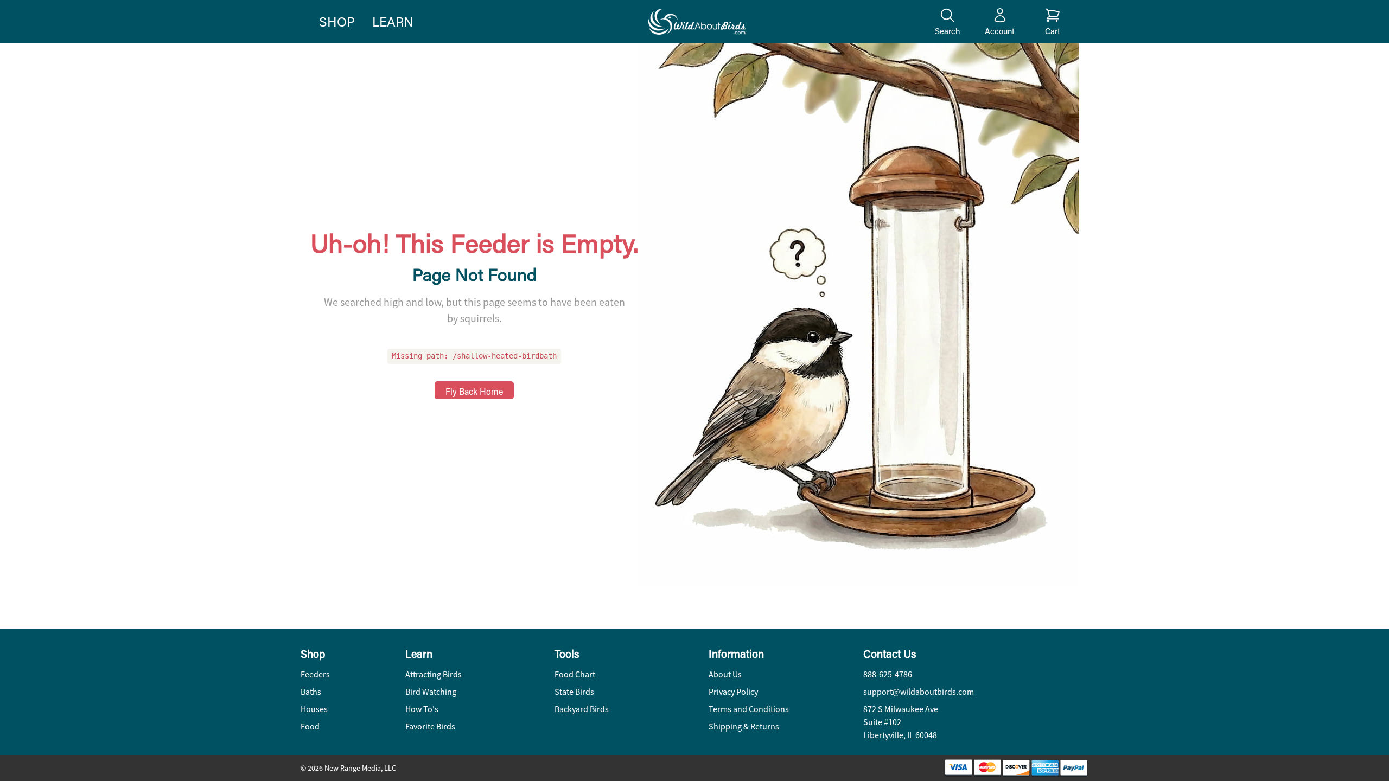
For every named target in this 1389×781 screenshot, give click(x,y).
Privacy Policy (733, 692)
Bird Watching (430, 692)
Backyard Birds (582, 709)
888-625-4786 (887, 674)
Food (310, 726)
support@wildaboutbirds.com (918, 692)
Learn (392, 21)
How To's (421, 709)
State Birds (574, 692)
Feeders (315, 674)
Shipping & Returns (744, 726)
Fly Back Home (474, 391)
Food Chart (575, 674)
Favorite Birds (430, 726)
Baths (311, 692)
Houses (314, 709)
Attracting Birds (433, 674)
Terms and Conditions (749, 709)
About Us (725, 674)
